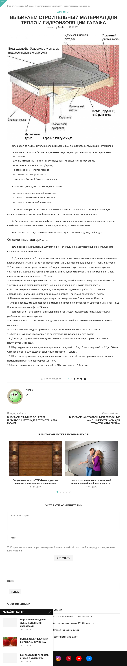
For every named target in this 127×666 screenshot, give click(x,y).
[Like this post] (71, 379)
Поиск (10, 581)
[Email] (89, 658)
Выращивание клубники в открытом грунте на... (34, 640)
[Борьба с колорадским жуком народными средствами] (10, 622)
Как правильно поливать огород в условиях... (34, 656)
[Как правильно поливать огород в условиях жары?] (10, 658)
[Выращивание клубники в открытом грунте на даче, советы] (10, 642)
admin (61, 27)
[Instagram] (58, 658)
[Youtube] (79, 658)
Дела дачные (63, 12)
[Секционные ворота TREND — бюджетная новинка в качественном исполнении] (35, 458)
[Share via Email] (85, 379)
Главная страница (15, 6)
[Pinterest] (68, 658)
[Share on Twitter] (78, 379)
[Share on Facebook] (74, 379)
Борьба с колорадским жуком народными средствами (33, 622)
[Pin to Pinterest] (81, 379)
